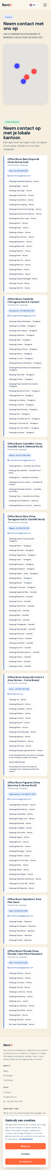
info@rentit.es (16, 694)
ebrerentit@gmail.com (20, 533)
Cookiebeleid (26, 1139)
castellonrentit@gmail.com (22, 460)
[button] (17, 62)
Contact (7, 1092)
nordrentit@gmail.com (20, 799)
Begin (5, 1071)
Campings (8, 1080)
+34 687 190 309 (14, 1101)
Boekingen (8, 1075)
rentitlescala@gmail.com (21, 916)
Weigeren (25, 1146)
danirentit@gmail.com (20, 175)
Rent (7, 5)
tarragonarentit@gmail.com (23, 315)
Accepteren (25, 1161)
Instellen (25, 1154)
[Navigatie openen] (45, 5)
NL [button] (34, 5)
